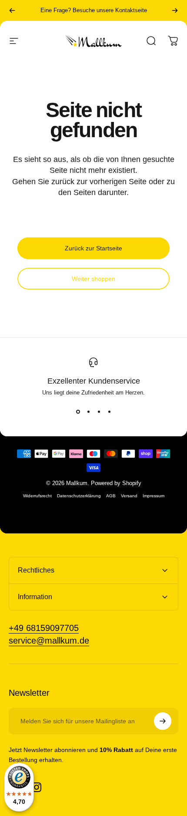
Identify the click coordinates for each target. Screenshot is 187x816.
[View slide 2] (88, 411)
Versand (129, 495)
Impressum (153, 495)
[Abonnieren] (162, 721)
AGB (111, 495)
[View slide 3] (99, 411)
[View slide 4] (109, 411)
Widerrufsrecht (37, 495)
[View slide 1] (78, 411)
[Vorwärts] (174, 10)
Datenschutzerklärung (79, 495)
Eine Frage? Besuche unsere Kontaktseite (93, 10)
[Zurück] (12, 10)
